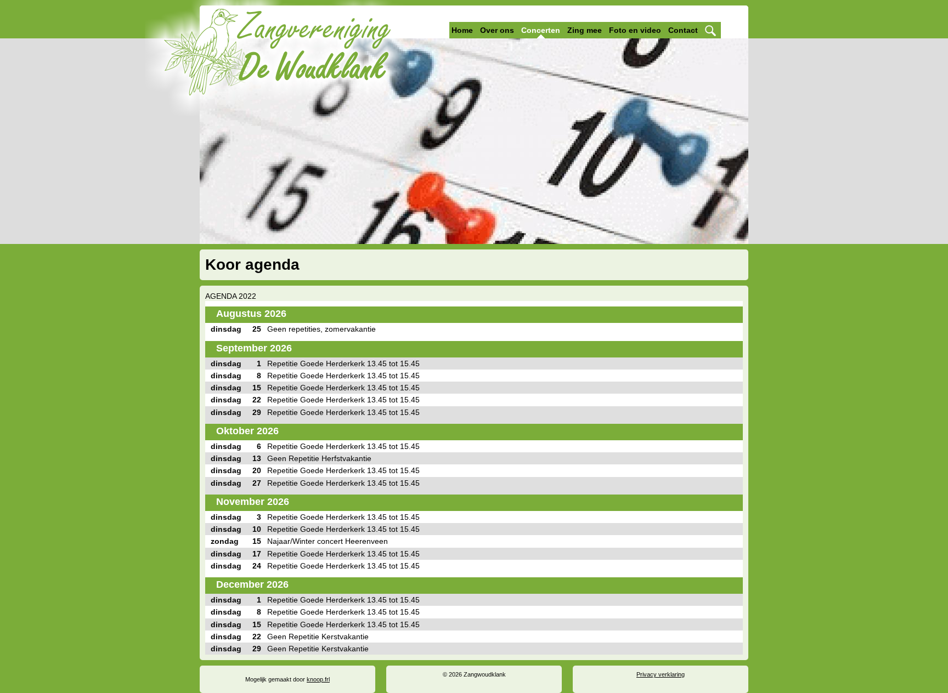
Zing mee (584, 30)
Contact (683, 30)
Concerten (540, 30)
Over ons (497, 30)
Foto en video (635, 30)
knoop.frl (318, 679)
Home (462, 30)
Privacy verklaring (660, 674)
